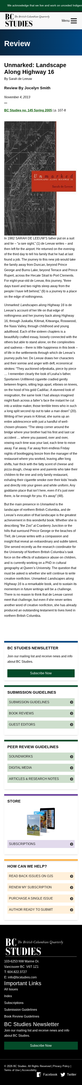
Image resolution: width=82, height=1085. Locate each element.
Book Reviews (21, 713)
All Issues (11, 989)
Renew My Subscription (30, 887)
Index (8, 996)
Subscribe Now (41, 673)
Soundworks (21, 756)
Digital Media (20, 767)
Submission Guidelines (29, 702)
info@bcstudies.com (22, 977)
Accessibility (29, 1070)
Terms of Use (12, 1070)
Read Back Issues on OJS (31, 876)
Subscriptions (22, 844)
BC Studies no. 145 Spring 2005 (28, 110)
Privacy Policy (61, 1066)
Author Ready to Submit (31, 909)
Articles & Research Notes (34, 779)
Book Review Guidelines (21, 1016)
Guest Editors (22, 724)
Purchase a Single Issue (31, 898)
